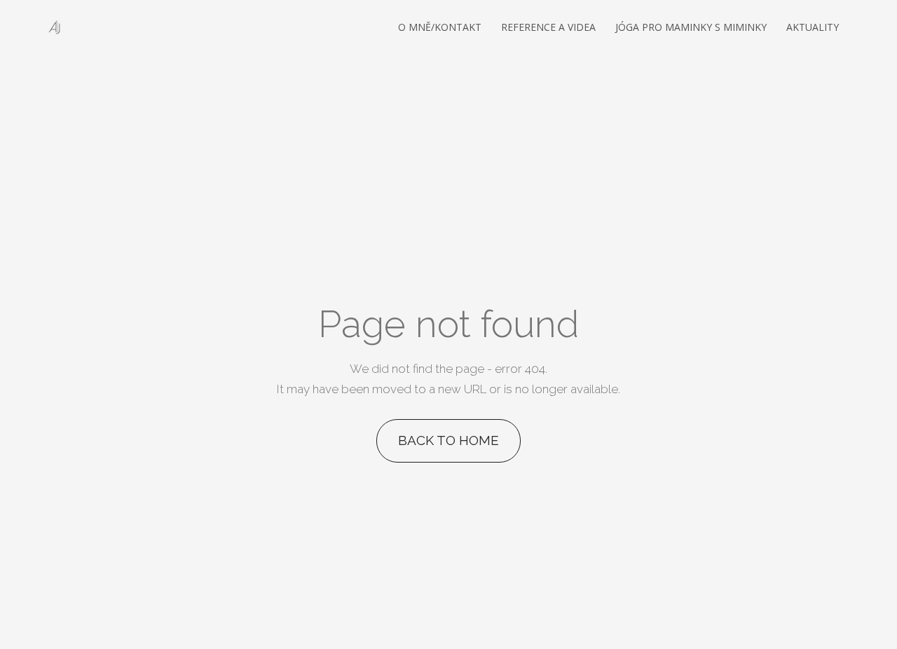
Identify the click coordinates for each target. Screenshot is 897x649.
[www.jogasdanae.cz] (55, 27)
